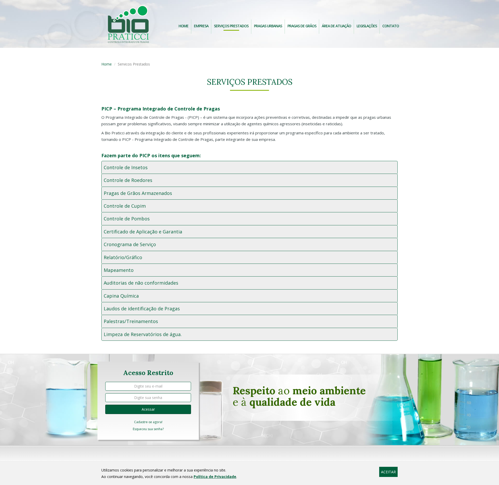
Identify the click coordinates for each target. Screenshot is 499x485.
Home (106, 64)
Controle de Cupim (125, 206)
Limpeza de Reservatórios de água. (143, 334)
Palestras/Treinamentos (131, 321)
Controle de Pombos (127, 218)
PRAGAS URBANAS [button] (268, 25)
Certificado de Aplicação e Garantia (143, 231)
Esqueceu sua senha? (148, 429)
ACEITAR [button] (388, 471)
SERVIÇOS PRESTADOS (231, 25)
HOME (183, 25)
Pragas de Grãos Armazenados (138, 193)
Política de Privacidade (215, 476)
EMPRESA (201, 25)
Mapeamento (119, 270)
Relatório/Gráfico (123, 257)
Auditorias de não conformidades (141, 283)
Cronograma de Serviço (130, 244)
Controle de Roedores (128, 180)
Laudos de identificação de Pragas (142, 308)
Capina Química (121, 296)
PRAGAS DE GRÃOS (301, 25)
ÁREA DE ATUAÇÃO (336, 25)
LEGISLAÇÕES (367, 25)
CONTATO (390, 25)
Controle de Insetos (126, 167)
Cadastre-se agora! (148, 422)
